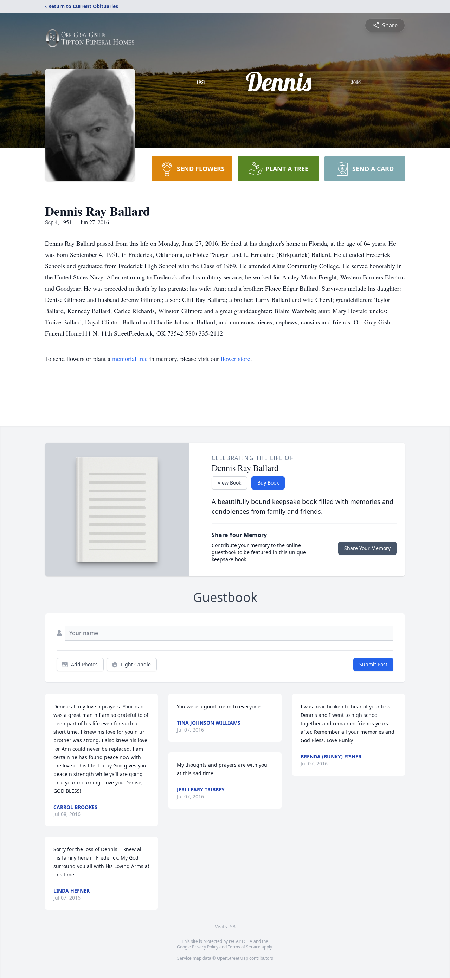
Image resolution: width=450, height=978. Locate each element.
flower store (235, 358)
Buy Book (268, 482)
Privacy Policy (205, 947)
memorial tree (130, 358)
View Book (229, 482)
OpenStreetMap (232, 958)
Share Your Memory (367, 548)
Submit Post (373, 664)
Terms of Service (244, 947)
